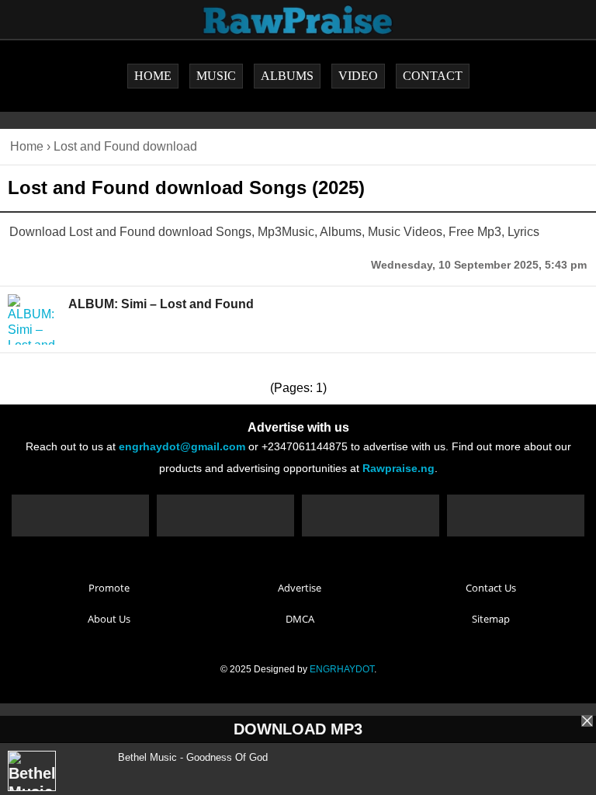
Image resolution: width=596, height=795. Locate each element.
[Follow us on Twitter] (225, 515)
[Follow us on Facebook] (80, 515)
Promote (109, 588)
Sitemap (491, 619)
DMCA (300, 619)
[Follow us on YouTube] (515, 515)
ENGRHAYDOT (342, 669)
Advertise (299, 588)
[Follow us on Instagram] (370, 515)
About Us (109, 619)
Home (26, 146)
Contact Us (491, 588)
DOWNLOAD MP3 (298, 729)
